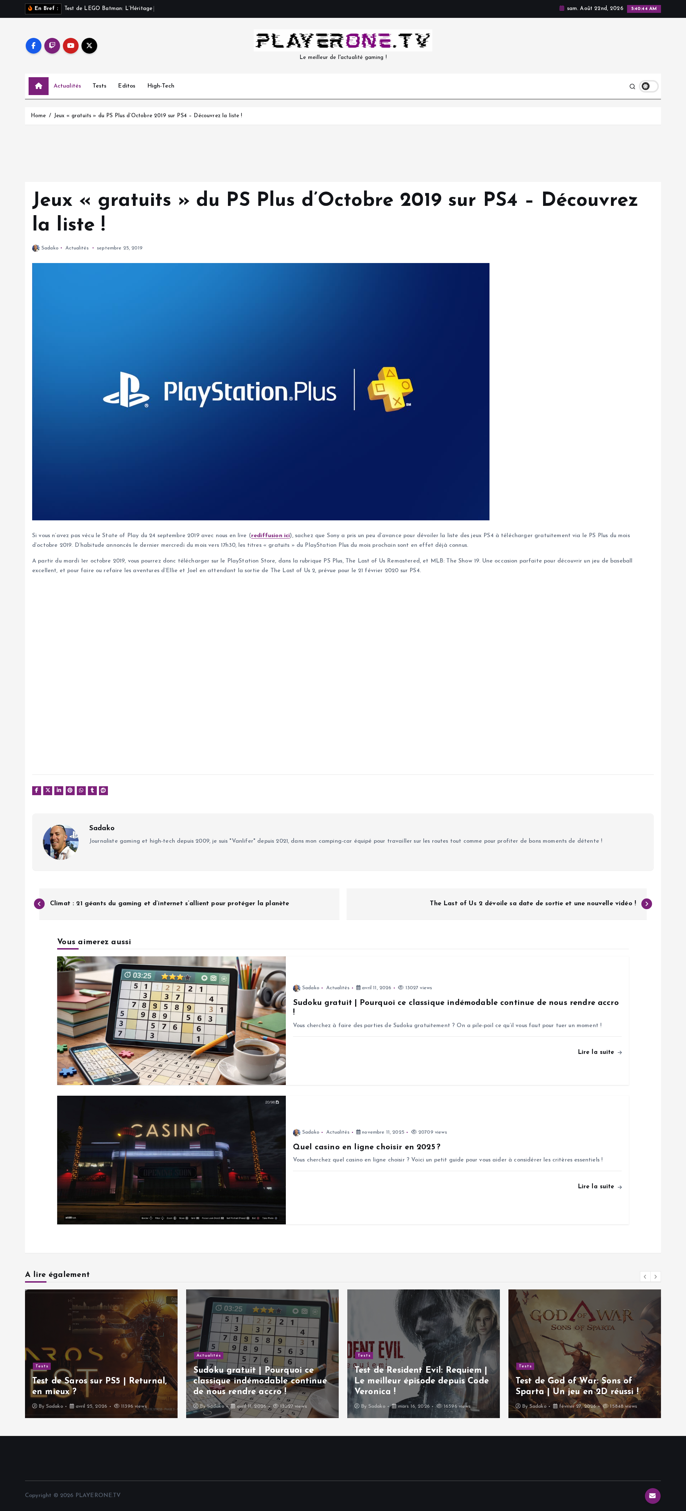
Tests (99, 86)
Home (38, 116)
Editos (126, 86)
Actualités (67, 86)
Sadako (50, 248)
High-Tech (160, 86)
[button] (645, 1276)
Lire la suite (597, 1052)
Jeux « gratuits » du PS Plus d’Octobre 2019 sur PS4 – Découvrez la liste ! (148, 116)
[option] (101, 1353)
